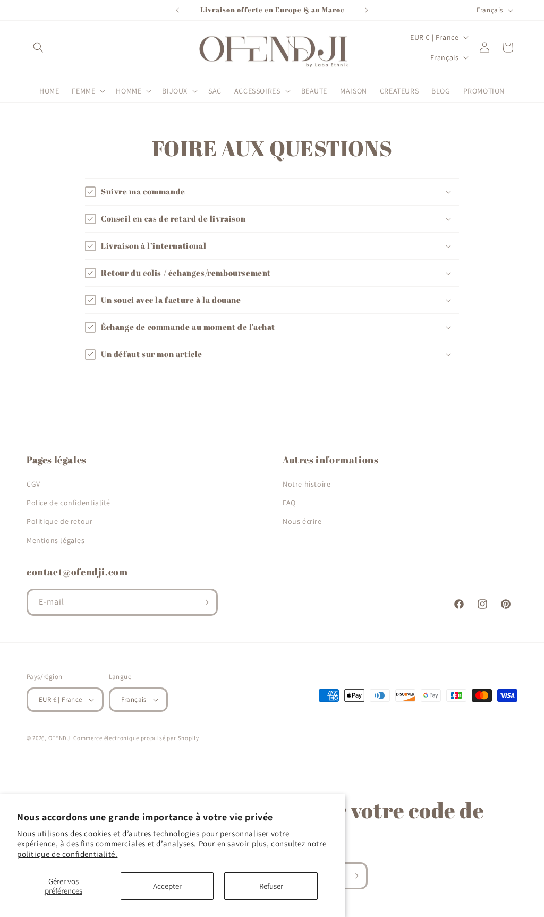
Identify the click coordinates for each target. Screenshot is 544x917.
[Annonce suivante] (366, 10)
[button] (38, 47)
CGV (33, 484)
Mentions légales (56, 540)
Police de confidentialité (68, 502)
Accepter (167, 886)
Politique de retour (59, 521)
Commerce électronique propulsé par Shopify (136, 738)
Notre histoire (306, 484)
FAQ (289, 502)
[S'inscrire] (204, 602)
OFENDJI (60, 738)
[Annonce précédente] (177, 10)
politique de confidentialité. (67, 854)
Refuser (271, 886)
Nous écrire (302, 521)
